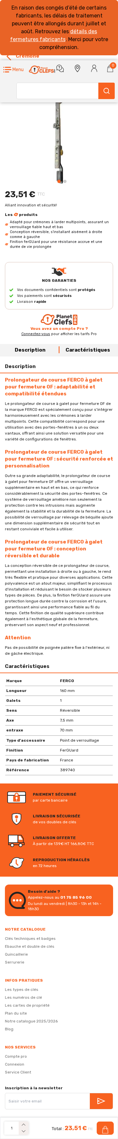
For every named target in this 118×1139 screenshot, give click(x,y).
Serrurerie (14, 962)
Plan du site (16, 1013)
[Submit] (106, 91)
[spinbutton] (11, 1128)
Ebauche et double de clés (29, 946)
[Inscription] (101, 1101)
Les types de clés (21, 989)
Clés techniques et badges (30, 938)
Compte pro (16, 1056)
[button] (13, 70)
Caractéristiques (88, 350)
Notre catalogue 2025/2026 (31, 1021)
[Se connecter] (94, 68)
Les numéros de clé (23, 997)
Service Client (18, 1072)
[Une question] (60, 68)
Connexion (14, 1064)
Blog (9, 1029)
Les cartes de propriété (27, 1005)
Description (30, 350)
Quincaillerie (16, 954)
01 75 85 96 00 (76, 897)
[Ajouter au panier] (105, 1128)
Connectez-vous (35, 334)
